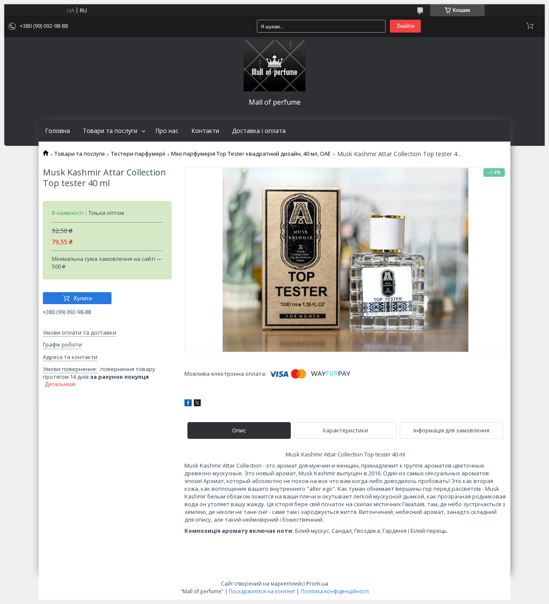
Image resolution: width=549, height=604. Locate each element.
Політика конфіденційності (335, 591)
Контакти (205, 131)
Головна (57, 131)
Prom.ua (317, 583)
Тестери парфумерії (138, 153)
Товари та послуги (110, 131)
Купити (83, 298)
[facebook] (188, 404)
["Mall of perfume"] (274, 65)
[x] (197, 404)
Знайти (405, 26)
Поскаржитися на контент (262, 591)
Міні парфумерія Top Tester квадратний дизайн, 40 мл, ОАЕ (251, 153)
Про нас (166, 131)
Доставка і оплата (259, 131)
